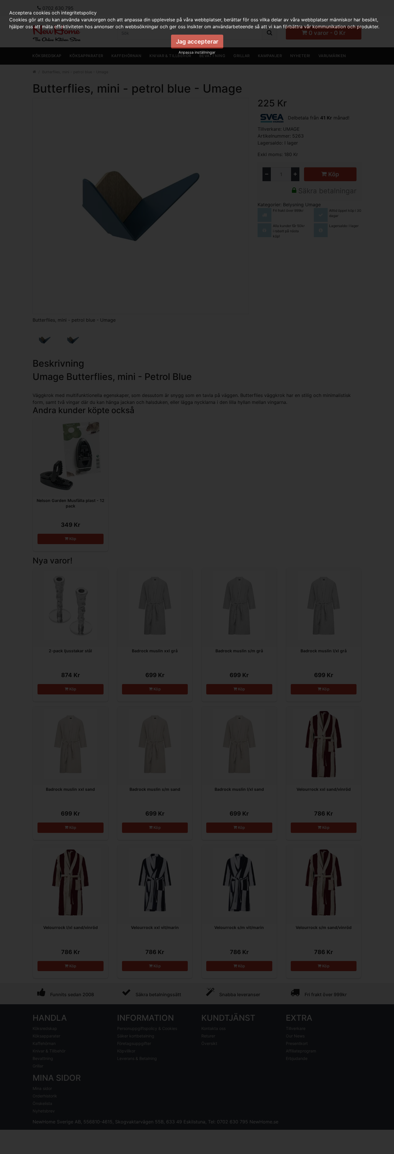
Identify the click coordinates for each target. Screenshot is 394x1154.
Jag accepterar (197, 41)
